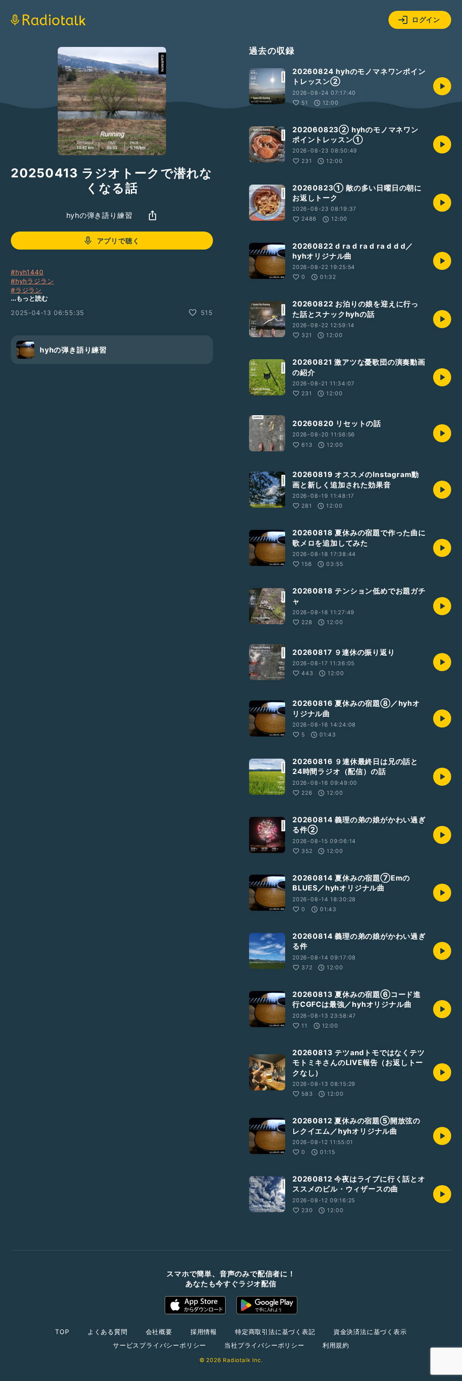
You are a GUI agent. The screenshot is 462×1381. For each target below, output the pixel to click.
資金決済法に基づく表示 (370, 1331)
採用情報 (203, 1331)
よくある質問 (108, 1331)
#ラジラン (26, 290)
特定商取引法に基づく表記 (275, 1331)
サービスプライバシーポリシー (159, 1345)
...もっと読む (29, 298)
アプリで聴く (118, 240)
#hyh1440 (27, 272)
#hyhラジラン (32, 281)
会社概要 (159, 1331)
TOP (62, 1331)
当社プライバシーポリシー (264, 1345)
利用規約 (336, 1345)
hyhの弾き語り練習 (99, 215)
